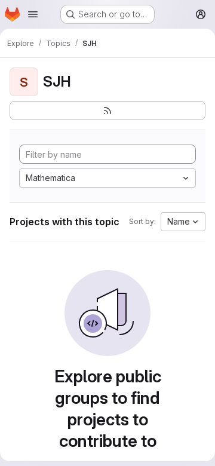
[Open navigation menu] (32, 14)
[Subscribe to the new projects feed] (107, 110)
